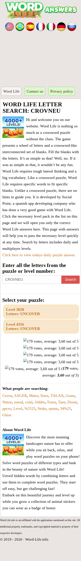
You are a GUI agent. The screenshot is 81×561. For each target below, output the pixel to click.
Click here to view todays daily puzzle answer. (39, 255)
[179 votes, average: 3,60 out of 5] (51, 341)
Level (17, 408)
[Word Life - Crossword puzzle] (9, 26)
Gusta (70, 395)
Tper (61, 402)
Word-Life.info (36, 539)
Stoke (42, 408)
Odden (40, 402)
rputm (53, 408)
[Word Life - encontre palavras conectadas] (20, 26)
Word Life (11, 91)
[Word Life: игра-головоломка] (72, 26)
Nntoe (7, 402)
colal (29, 402)
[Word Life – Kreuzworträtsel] (61, 26)
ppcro (6, 408)
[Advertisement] (40, 57)
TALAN (57, 395)
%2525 (29, 408)
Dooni (72, 402)
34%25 (65, 408)
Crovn (7, 395)
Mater (33, 395)
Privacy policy (61, 91)
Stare (44, 395)
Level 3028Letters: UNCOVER (23, 311)
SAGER (20, 395)
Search (70, 279)
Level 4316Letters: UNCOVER (23, 326)
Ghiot (6, 415)
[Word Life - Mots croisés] (40, 26)
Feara (51, 402)
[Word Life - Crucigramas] (30, 26)
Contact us (35, 91)
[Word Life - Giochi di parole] (51, 26)
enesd (18, 402)
